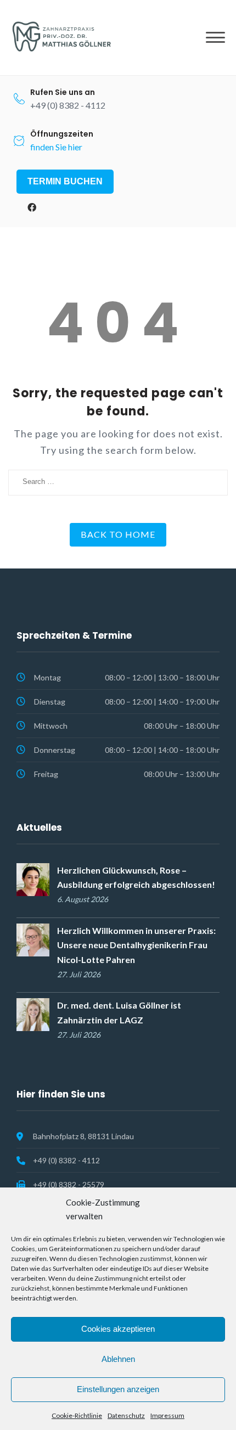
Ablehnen (118, 1359)
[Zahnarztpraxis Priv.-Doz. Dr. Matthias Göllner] (60, 36)
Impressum (167, 1415)
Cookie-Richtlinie (77, 1415)
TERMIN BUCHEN (65, 181)
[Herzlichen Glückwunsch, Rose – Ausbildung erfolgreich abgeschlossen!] (32, 878)
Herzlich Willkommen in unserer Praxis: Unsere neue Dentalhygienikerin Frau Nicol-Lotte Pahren (136, 945)
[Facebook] (31, 207)
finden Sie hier (56, 147)
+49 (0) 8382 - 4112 (66, 1160)
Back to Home (118, 534)
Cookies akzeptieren (118, 1328)
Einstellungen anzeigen (118, 1389)
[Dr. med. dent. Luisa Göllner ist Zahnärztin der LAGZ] (32, 1013)
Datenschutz (126, 1415)
